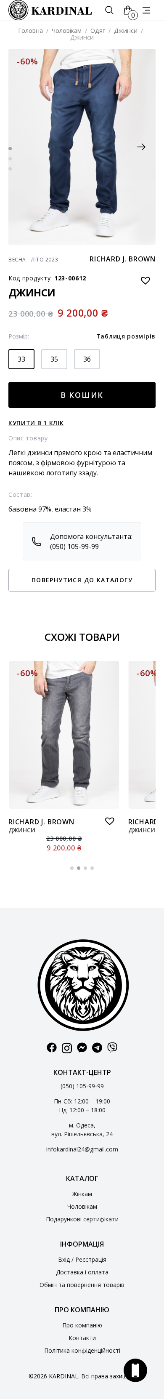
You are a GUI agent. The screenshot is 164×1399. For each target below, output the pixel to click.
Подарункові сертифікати (82, 1219)
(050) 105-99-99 (82, 1086)
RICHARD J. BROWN (123, 259)
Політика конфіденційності (82, 1350)
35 (54, 359)
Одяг (97, 30)
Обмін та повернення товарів (82, 1285)
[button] (141, 147)
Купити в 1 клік (36, 423)
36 (87, 359)
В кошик (82, 395)
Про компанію (82, 1325)
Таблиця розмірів (126, 336)
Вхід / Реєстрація (82, 1259)
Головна (30, 30)
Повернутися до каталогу (82, 580)
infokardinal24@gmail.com (82, 1149)
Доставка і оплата (82, 1272)
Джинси (126, 30)
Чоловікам (67, 30)
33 (21, 359)
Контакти (82, 1338)
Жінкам (82, 1194)
